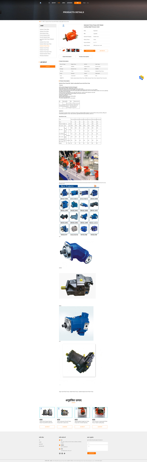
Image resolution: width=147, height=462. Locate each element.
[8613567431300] (64, 453)
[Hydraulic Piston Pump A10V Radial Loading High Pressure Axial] (70, 35)
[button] (41, 415)
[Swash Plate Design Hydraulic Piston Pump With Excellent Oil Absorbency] (47, 412)
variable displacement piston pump (85, 391)
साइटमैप (51, 460)
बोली (77, 2)
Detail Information (67, 56)
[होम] (40, 3)
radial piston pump (74, 391)
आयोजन (63, 2)
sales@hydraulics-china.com (66, 450)
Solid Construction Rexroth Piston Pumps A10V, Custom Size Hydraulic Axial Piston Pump (64, 422)
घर (49, 2)
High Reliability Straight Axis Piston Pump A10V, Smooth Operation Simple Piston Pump (82, 422)
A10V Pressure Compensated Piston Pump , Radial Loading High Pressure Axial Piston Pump (99, 422)
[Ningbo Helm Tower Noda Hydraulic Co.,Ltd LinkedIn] (62, 453)
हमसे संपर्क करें (69, 2)
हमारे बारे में (53, 2)
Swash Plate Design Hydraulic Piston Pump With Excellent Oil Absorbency (46, 422)
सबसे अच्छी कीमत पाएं (89, 50)
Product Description (84, 56)
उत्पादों (59, 2)
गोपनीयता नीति (47, 460)
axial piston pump (65, 391)
